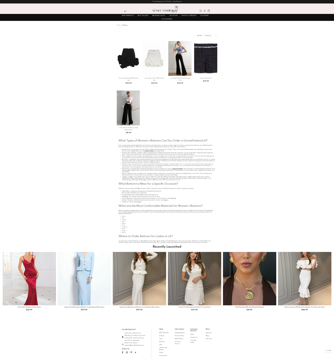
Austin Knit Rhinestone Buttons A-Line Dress (194, 307)
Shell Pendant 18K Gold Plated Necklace (249, 307)
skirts (187, 159)
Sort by (199, 35)
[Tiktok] (135, 352)
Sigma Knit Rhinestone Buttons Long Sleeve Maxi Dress (84, 307)
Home (119, 25)
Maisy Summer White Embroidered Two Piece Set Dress (305, 307)
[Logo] (166, 8)
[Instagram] (127, 352)
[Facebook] (122, 352)
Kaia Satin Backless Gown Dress (29, 307)
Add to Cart (249, 309)
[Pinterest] (131, 352)
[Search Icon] (201, 11)
